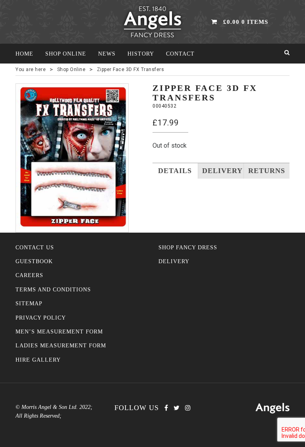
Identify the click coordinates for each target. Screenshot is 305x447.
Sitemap (28, 303)
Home (24, 54)
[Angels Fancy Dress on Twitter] (177, 408)
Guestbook (34, 261)
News (107, 54)
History (140, 54)
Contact (180, 54)
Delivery (173, 261)
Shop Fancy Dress (187, 247)
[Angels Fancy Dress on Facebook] (166, 408)
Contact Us (34, 247)
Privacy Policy (40, 318)
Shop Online (65, 54)
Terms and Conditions (53, 290)
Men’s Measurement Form (59, 332)
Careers (29, 275)
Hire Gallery (38, 360)
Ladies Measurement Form (60, 346)
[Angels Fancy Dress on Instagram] (188, 408)
